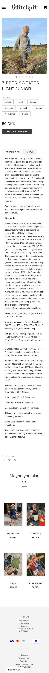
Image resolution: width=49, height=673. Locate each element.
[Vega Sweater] (13, 515)
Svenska (9, 108)
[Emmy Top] (13, 564)
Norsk (20, 102)
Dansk (8, 102)
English (33, 102)
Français (38, 108)
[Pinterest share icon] (15, 460)
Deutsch (23, 108)
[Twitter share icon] (9, 460)
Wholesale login (24, 658)
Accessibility (24, 661)
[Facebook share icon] (4, 460)
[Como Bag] (36, 515)
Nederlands (10, 114)
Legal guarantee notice (24, 664)
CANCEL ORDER (24, 667)
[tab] (12, 152)
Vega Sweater (13, 533)
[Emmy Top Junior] (36, 564)
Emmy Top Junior (36, 583)
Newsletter (24, 655)
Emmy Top (13, 583)
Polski (25, 114)
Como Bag (36, 533)
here (38, 308)
